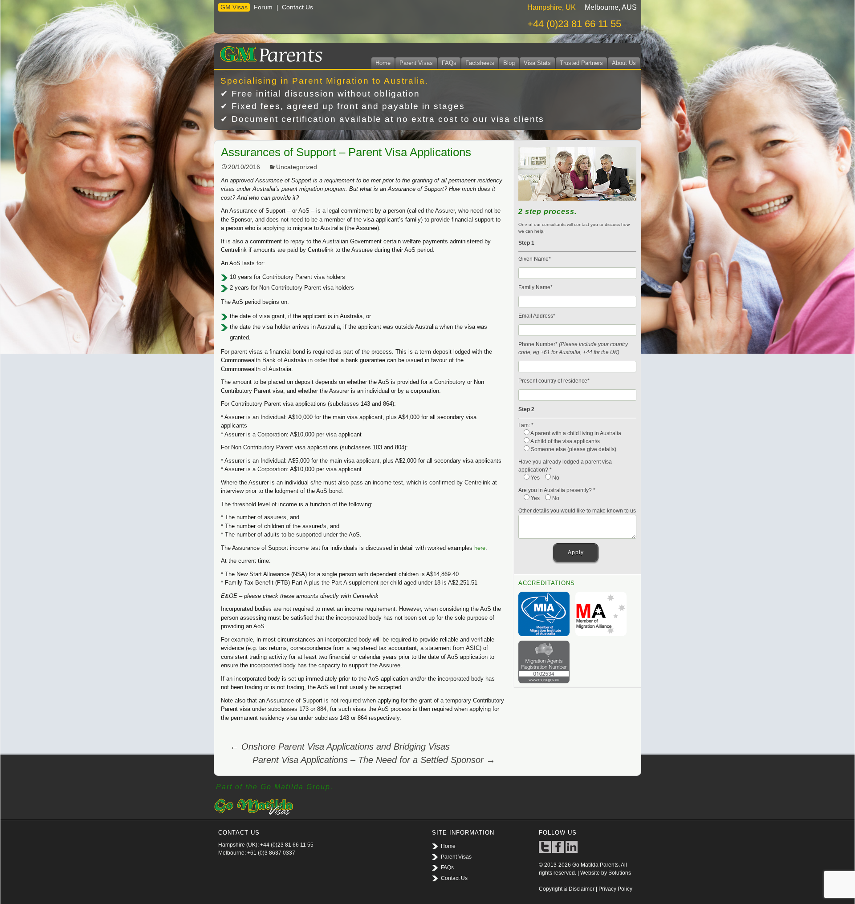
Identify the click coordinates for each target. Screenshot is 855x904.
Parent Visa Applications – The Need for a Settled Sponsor (373, 760)
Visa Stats (537, 63)
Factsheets (479, 63)
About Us (624, 63)
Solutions (619, 873)
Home (383, 63)
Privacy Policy (615, 889)
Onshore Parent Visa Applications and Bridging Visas (340, 746)
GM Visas (234, 7)
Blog (509, 63)
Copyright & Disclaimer (566, 889)
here (479, 548)
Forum (263, 7)
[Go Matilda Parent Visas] (269, 52)
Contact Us (297, 7)
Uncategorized (296, 166)
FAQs (449, 63)
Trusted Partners (581, 63)
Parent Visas (416, 63)
